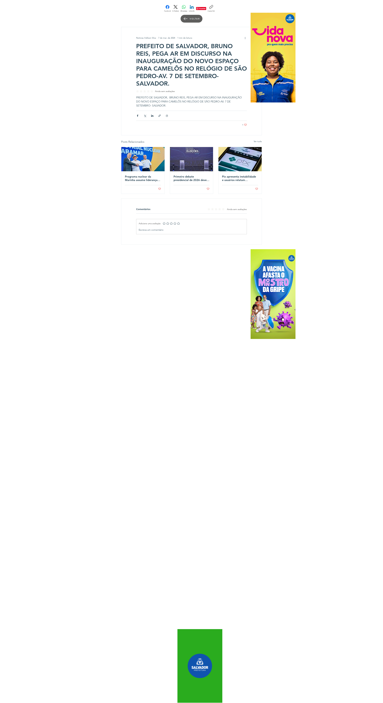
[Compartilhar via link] (159, 115)
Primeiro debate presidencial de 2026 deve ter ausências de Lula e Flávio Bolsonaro (190, 178)
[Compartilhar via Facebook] (137, 115)
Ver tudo (258, 141)
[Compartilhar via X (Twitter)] (144, 115)
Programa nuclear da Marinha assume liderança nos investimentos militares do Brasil (142, 178)
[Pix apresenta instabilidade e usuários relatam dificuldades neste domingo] (240, 159)
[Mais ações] (245, 38)
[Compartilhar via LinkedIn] (152, 115)
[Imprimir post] (166, 115)
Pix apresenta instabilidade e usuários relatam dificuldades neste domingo (239, 178)
